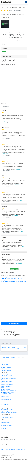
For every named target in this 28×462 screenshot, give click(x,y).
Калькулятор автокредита (7, 384)
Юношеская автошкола (15, 280)
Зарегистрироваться (14, 323)
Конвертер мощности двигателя (8, 376)
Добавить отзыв (6, 106)
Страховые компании (6, 370)
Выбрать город (4, 368)
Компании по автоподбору (7, 429)
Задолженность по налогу (7, 417)
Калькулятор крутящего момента (8, 374)
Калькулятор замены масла (7, 379)
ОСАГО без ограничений (6, 399)
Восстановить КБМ (5, 404)
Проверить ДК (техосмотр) (7, 421)
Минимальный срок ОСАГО (7, 386)
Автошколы (3, 428)
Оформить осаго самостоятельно (8, 390)
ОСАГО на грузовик (5, 395)
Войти (14, 327)
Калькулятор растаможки (6, 381)
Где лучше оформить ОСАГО (7, 392)
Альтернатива (9, 281)
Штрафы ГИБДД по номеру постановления (10, 411)
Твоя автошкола (19, 277)
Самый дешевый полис (6, 393)
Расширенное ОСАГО (5, 398)
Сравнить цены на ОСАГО (7, 366)
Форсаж (22, 280)
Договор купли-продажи (19, 348)
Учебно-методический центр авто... (9, 278)
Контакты (9, 448)
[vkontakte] (13, 60)
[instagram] (10, 60)
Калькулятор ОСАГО (5, 364)
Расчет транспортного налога (7, 416)
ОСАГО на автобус (5, 396)
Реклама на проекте (16, 448)
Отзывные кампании (5, 422)
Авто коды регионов (5, 427)
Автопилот (3, 281)
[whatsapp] (3, 60)
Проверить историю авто (6, 424)
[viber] (6, 60)
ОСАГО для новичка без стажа (8, 401)
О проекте (3, 448)
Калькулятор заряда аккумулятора (8, 378)
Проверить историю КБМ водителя (9, 406)
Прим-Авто (8, 277)
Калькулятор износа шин (6, 375)
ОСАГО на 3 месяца (5, 389)
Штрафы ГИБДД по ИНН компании (9, 412)
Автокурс (13, 277)
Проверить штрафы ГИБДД (7, 409)
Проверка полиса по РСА (6, 367)
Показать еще (14, 269)
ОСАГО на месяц (4, 387)
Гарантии (7, 449)
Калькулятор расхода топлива (7, 382)
